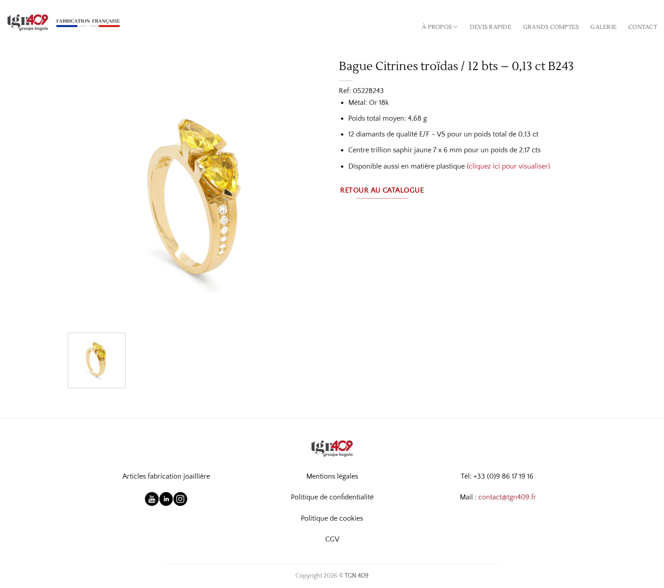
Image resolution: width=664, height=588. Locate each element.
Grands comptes (551, 27)
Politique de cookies (332, 518)
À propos (437, 27)
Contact (642, 27)
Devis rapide (490, 27)
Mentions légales (332, 476)
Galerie (603, 27)
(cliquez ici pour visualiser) (508, 166)
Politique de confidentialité (332, 497)
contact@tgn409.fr (507, 497)
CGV (332, 539)
